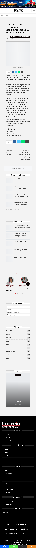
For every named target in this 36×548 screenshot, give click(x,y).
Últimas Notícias (26, 36)
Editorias (7, 437)
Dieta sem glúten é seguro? (11, 153)
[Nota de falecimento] (9, 181)
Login (6, 470)
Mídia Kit (24, 529)
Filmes (6, 449)
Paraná (7, 341)
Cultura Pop (8, 459)
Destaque (8, 334)
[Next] (28, 284)
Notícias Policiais (10, 351)
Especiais (7, 492)
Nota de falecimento (19, 179)
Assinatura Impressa (10, 501)
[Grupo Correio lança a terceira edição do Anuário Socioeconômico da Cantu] (9, 259)
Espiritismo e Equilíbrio (24, 288)
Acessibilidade (21, 524)
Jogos (6, 476)
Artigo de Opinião (9, 440)
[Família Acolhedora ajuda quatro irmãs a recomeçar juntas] (9, 204)
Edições (8, 354)
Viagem (7, 486)
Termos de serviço (10, 533)
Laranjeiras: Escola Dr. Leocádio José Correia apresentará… (20, 235)
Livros (6, 452)
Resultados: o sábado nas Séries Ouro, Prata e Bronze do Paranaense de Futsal (24, 157)
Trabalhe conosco (10, 529)
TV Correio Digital (10, 489)
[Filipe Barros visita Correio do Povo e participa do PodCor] (9, 196)
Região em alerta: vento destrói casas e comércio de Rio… (21, 243)
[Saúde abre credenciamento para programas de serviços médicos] (9, 227)
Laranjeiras (13, 36)
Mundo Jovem (8, 480)
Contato (8, 524)
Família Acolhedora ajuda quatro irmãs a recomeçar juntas (21, 204)
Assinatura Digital (9, 504)
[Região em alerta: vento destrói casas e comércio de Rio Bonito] (9, 243)
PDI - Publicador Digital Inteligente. (18, 544)
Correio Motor (9, 473)
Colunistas (7, 434)
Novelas (7, 455)
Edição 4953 (18, 401)
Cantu (7, 348)
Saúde (19, 36)
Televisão (7, 462)
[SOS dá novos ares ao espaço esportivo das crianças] (9, 188)
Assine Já (24, 533)
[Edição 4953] (18, 390)
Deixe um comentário (18, 168)
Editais (7, 344)
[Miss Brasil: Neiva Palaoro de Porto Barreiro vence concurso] (9, 251)
